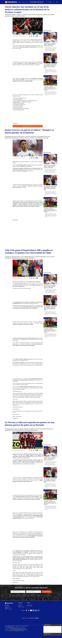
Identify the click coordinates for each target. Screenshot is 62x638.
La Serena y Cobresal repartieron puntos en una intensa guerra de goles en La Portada (50, 88)
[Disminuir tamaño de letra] (48, 2)
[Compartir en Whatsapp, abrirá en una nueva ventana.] (35, 36)
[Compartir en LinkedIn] (37, 36)
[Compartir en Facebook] (34, 36)
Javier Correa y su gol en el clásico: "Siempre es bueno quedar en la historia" (49, 44)
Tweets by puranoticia (48, 602)
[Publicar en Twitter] (32, 36)
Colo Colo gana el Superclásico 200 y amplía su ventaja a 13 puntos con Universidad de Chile (50, 66)
